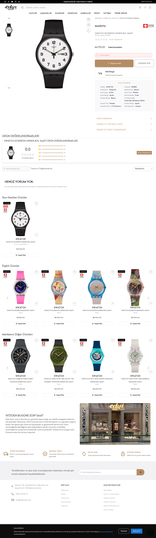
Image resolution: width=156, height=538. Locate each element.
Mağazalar (64, 506)
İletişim (63, 494)
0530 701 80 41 (146, 2)
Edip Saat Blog (66, 502)
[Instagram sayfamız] (15, 2)
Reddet (124, 531)
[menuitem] (33, 13)
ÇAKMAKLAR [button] (46, 13)
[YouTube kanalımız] (12, 2)
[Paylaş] (89, 25)
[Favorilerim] (145, 7)
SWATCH (115, 18)
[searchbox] (81, 7)
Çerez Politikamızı (106, 532)
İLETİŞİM (107, 13)
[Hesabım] (140, 7)
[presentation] (41, 423)
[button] (89, 30)
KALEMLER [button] (59, 13)
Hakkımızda (64, 490)
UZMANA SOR (144, 63)
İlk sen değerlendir (116, 39)
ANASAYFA (98, 18)
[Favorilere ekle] (89, 19)
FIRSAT (97, 13)
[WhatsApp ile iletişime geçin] (5, 2)
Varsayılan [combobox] (139, 168)
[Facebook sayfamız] (9, 2)
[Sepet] (150, 7)
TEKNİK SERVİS (120, 13)
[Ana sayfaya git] (10, 7)
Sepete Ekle (22, 255)
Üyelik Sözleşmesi (109, 498)
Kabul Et (136, 531)
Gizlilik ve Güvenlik (109, 502)
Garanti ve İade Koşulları (111, 494)
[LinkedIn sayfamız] (19, 2)
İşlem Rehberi (108, 490)
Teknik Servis (65, 498)
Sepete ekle (115, 63)
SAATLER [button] (33, 13)
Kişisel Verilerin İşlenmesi (111, 506)
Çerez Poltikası (108, 510)
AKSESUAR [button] (72, 13)
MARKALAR (86, 13)
